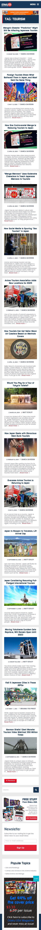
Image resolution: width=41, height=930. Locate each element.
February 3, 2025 (13, 310)
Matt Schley (27, 412)
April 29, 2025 (13, 206)
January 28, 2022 (14, 662)
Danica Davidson (27, 54)
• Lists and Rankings (11, 868)
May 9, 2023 (13, 510)
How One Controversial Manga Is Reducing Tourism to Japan (20, 126)
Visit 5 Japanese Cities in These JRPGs (20, 684)
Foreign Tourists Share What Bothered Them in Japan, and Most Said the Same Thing (20, 77)
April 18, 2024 (13, 362)
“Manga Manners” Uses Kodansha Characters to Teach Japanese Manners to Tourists (20, 176)
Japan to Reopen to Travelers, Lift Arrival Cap (20, 532)
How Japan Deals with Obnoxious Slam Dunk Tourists (20, 434)
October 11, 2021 (12, 709)
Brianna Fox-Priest (28, 709)
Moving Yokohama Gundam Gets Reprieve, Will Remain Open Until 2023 (20, 632)
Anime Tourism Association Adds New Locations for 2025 (20, 281)
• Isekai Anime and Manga (14, 874)
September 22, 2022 (14, 559)
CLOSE (36, 878)
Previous (11, 780)
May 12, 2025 (13, 104)
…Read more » (27, 67)
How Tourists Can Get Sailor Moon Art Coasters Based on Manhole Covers (20, 334)
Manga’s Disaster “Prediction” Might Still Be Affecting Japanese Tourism (20, 29)
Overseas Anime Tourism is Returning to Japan (20, 481)
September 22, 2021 (13, 757)
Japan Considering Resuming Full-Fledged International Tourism (20, 581)
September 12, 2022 (14, 608)
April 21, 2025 (13, 258)
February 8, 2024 (13, 459)
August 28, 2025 (13, 54)
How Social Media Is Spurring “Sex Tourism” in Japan (20, 229)
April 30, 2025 (13, 151)
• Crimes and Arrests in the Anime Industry (20, 871)
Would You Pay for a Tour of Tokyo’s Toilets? (20, 384)
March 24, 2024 (15, 412)
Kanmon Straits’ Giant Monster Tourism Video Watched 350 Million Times (20, 732)
